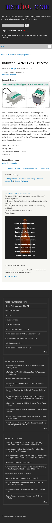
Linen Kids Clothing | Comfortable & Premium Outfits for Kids (25, 391)
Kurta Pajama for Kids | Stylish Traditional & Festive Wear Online (26, 410)
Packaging (24, 181)
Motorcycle (9, 181)
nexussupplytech (11, 320)
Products (11, 54)
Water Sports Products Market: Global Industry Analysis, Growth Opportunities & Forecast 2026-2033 (25, 468)
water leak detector (9, 74)
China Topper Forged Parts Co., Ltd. (18, 348)
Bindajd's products (24, 54)
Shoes (29, 178)
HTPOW (8, 315)
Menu (3, 46)
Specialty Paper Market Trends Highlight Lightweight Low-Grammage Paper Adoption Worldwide (24, 443)
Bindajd (13, 68)
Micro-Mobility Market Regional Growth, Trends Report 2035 (25, 490)
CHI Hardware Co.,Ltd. (13, 343)
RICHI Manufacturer (12, 324)
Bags (33, 178)
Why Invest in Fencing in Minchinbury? (19, 462)
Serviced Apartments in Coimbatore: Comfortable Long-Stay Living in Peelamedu (25, 450)
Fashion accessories (19, 178)
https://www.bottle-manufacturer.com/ (18, 194)
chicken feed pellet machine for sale (18, 378)
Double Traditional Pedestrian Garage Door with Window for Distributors (26, 417)
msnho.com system (18, 516)
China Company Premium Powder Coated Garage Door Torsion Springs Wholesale (25, 424)
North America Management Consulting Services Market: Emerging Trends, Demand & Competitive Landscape (26, 456)
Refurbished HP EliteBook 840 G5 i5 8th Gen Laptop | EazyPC (24, 384)
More (45, 352)
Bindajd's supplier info (30, 168)
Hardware (40, 178)
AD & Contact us (11, 277)
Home (3, 54)
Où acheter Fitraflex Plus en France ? (18, 473)
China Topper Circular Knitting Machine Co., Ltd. (22, 334)
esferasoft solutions (12, 310)
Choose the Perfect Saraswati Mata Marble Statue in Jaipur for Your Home (24, 483)
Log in (4, 30)
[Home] (26, 7)
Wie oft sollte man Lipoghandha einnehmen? (21, 478)
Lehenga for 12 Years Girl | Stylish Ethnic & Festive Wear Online (25, 404)
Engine (17, 181)
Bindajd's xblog (44, 168)
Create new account (15, 30)
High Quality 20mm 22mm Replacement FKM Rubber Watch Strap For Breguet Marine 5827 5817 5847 (24, 397)
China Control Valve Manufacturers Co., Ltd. (21, 338)
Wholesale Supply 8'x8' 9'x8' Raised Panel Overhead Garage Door (24, 366)
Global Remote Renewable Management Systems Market (23, 497)
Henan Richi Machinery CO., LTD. (17, 306)
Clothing (8, 178)
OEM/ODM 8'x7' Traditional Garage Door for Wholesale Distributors (25, 373)
